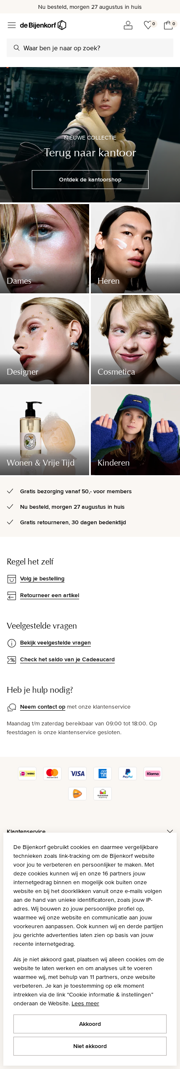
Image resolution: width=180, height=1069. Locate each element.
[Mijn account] (128, 25)
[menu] (11, 25)
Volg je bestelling (42, 578)
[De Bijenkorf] (43, 25)
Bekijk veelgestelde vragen (55, 642)
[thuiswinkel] (102, 798)
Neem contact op (42, 706)
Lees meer (85, 1003)
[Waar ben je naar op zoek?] (16, 47)
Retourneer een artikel (49, 595)
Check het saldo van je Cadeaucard (67, 659)
